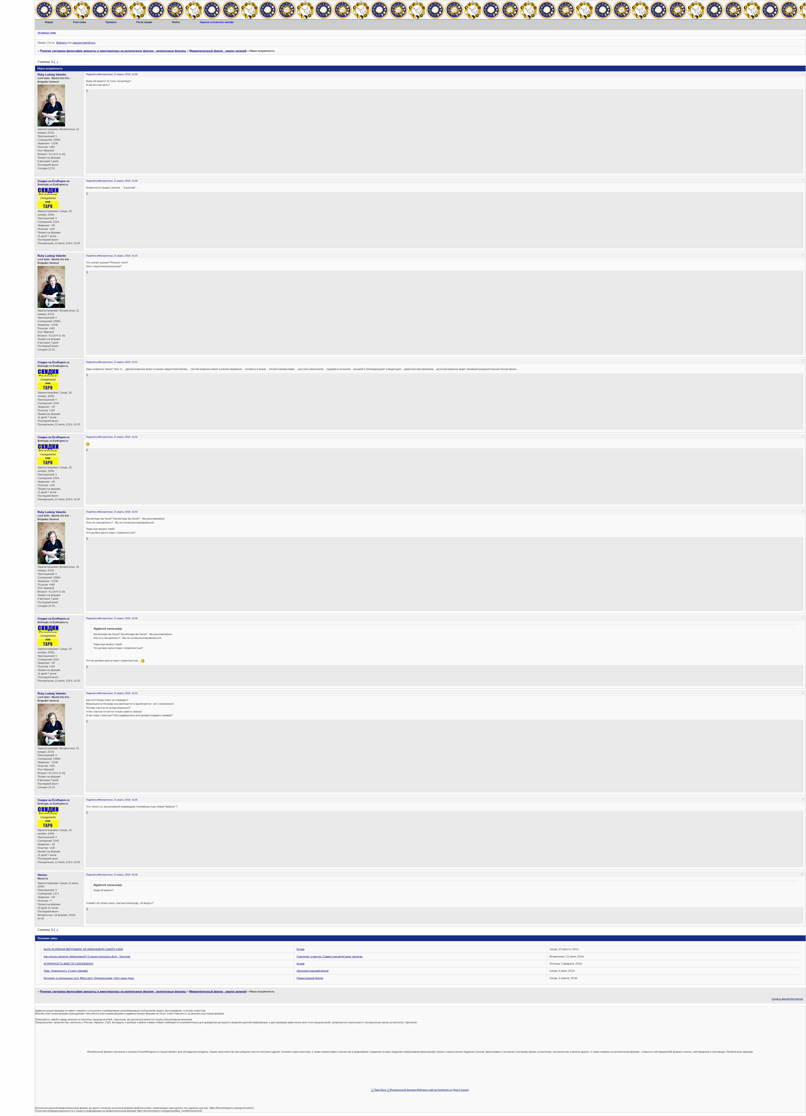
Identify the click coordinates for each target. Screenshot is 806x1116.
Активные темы (47, 32)
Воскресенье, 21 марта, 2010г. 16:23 (118, 693)
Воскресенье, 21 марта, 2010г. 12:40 (118, 181)
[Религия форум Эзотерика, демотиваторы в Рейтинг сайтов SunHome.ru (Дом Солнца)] (428, 1090)
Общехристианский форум (312, 970)
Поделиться (92, 74)
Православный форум (310, 978)
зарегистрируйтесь (83, 42)
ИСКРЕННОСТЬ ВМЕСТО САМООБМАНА (68, 963)
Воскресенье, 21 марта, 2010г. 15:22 (118, 437)
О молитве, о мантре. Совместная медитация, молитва (329, 956)
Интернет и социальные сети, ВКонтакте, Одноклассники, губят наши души (89, 978)
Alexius (42, 874)
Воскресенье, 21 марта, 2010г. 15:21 (118, 362)
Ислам (300, 949)
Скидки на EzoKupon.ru (53, 181)
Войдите (61, 42)
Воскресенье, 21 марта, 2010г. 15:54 (118, 511)
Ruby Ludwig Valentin (52, 74)
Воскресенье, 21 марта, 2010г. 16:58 (118, 874)
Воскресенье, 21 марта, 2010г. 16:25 (118, 799)
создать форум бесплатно (787, 998)
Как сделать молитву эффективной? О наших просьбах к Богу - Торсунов (87, 956)
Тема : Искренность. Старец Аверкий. (66, 970)
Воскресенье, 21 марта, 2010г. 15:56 (118, 618)
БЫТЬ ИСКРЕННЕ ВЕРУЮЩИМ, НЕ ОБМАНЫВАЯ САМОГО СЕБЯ (83, 949)
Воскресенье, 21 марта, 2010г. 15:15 (118, 255)
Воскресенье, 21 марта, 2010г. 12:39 (118, 74)
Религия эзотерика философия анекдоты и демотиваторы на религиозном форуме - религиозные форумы (113, 50)
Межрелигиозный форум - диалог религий (217, 50)
